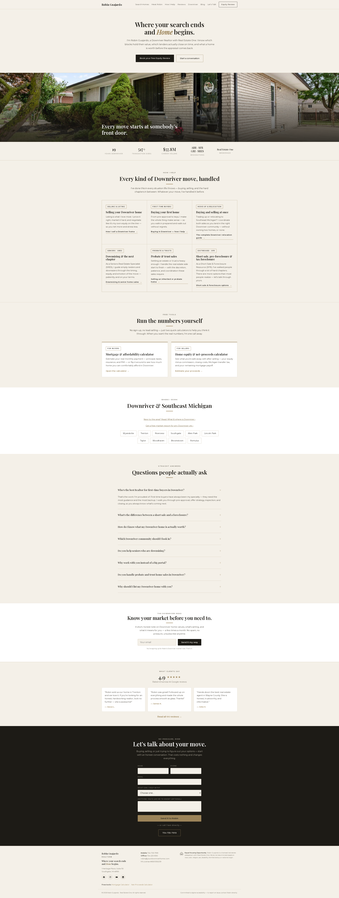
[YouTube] (116, 877)
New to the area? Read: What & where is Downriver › (169, 419)
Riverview (159, 433)
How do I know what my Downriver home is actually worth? (169, 527)
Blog (203, 4)
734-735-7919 (169, 833)
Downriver (193, 4)
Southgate (176, 433)
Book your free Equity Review (155, 58)
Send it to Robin (169, 818)
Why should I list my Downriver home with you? (169, 587)
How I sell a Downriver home (122, 231)
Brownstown (177, 440)
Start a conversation (189, 58)
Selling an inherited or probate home (166, 280)
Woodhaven (158, 440)
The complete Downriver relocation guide (214, 236)
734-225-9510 (152, 856)
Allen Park (193, 433)
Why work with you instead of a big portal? (169, 563)
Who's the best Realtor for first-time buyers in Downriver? (169, 490)
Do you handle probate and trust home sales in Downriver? (169, 575)
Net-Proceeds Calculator (142, 885)
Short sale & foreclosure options (214, 285)
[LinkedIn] (123, 877)
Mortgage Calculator (120, 885)
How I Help (170, 4)
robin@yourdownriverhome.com (155, 859)
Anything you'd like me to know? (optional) (160, 799)
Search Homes (142, 4)
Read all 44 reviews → (169, 716)
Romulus (194, 440)
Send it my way (189, 642)
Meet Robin (157, 4)
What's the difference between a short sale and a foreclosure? (169, 515)
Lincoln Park (210, 433)
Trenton (144, 433)
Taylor (143, 440)
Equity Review (228, 4)
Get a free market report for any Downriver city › (169, 426)
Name (140, 766)
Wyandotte (128, 433)
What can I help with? (149, 788)
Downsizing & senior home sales (124, 282)
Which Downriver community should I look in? (169, 539)
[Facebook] (104, 877)
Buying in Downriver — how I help (169, 231)
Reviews (182, 4)
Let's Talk (212, 4)
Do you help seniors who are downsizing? (169, 551)
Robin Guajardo (112, 4)
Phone (173, 766)
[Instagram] (110, 877)
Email (140, 777)
